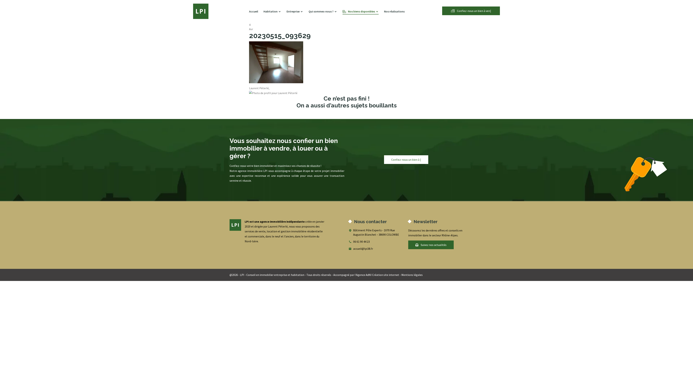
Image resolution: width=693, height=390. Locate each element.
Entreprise (293, 11)
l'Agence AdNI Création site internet (377, 275)
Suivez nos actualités (433, 245)
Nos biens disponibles (361, 11)
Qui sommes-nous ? (321, 11)
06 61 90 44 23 (361, 241)
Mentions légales (412, 275)
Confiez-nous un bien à (474, 11)
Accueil (253, 11)
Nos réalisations (394, 11)
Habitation (270, 11)
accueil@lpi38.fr (363, 248)
